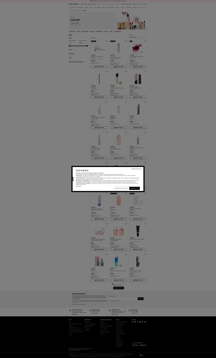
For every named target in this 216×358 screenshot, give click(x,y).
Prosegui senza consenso (136, 168)
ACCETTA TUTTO (134, 188)
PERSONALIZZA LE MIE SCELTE (121, 188)
